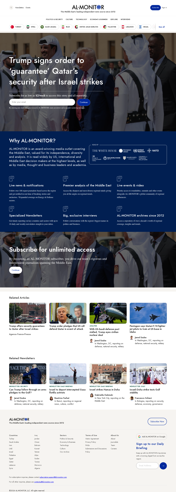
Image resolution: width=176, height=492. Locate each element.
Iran (10, 445)
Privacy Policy (90, 442)
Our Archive (64, 452)
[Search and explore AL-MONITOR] (11, 8)
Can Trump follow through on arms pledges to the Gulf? (27, 391)
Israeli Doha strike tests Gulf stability (145, 391)
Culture (69, 19)
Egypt (11, 458)
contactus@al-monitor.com (44, 482)
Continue (15, 270)
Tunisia (37, 461)
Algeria (37, 468)
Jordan (37, 438)
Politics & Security (54, 19)
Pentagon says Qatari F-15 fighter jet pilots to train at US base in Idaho (147, 329)
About (113, 438)
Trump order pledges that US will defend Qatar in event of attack (67, 327)
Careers (114, 448)
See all (162, 27)
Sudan (37, 458)
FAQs (87, 445)
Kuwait (37, 448)
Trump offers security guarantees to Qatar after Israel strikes (27, 327)
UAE (10, 448)
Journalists (114, 442)
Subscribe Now (157, 421)
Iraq (36, 435)
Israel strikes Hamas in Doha (105, 389)
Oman (37, 442)
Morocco (38, 465)
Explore (114, 19)
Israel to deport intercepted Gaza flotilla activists (67, 391)
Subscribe (155, 7)
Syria (11, 468)
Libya (36, 455)
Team (113, 445)
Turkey (11, 438)
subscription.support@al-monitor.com (53, 477)
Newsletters (19, 7)
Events (28, 7)
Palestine (12, 455)
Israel (11, 452)
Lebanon (12, 465)
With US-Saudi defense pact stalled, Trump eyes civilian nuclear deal (104, 332)
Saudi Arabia (14, 442)
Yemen (37, 452)
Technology (81, 19)
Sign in (164, 7)
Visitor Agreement (92, 438)
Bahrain (37, 445)
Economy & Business (98, 19)
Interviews (125, 19)
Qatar (11, 461)
